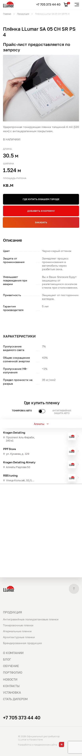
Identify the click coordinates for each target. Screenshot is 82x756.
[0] (66, 5)
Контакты (11, 686)
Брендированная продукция (22, 643)
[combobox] (41, 423)
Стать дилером (15, 699)
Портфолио (12, 672)
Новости (10, 679)
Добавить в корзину (41, 210)
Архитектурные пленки (19, 637)
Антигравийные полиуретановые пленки (31, 619)
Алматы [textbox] (39, 423)
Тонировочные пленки (18, 625)
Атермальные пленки (17, 631)
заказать (41, 222)
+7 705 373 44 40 (48, 4)
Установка (12, 692)
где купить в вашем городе (41, 199)
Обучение (11, 666)
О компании (13, 653)
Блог (7, 659)
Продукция (12, 612)
